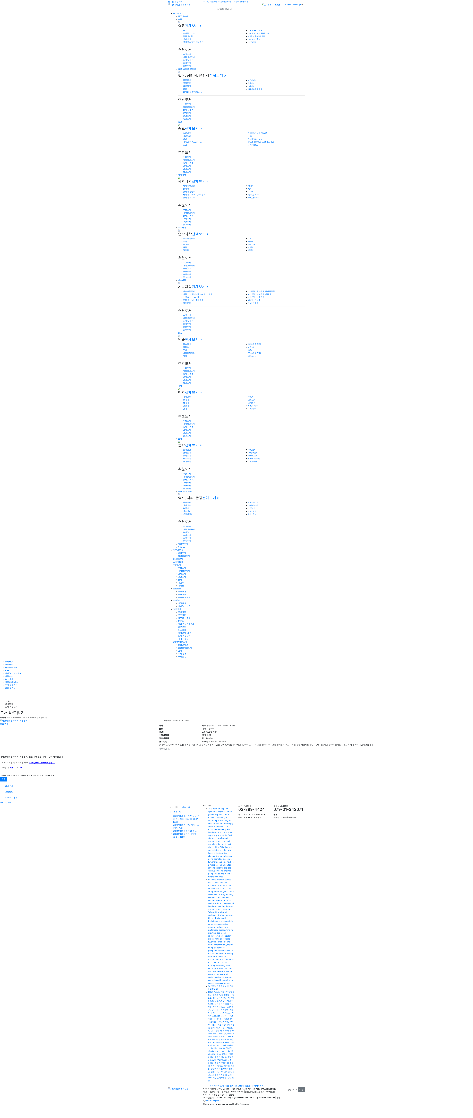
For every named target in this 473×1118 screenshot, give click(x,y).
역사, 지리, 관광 (185, 491)
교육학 (251, 191)
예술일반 (187, 344)
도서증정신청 (184, 597)
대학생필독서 (189, 57)
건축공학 (187, 303)
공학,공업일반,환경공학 (193, 300)
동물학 (251, 250)
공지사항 (182, 612)
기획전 (181, 585)
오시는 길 (182, 656)
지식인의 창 (175, 812)
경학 (185, 89)
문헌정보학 (188, 36)
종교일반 (187, 133)
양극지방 (252, 508)
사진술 (251, 347)
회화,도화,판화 (254, 344)
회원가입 (214, 1)
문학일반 (187, 449)
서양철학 (252, 80)
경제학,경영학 (189, 191)
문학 (180, 438)
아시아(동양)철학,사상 (193, 92)
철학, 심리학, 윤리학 (187, 69)
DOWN (8, 802)
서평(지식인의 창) (186, 624)
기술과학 (182, 280)
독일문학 (252, 449)
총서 (180, 579)
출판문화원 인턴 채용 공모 (185, 830)
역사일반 (187, 502)
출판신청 (177, 588)
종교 (180, 122)
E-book (181, 547)
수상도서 (187, 54)
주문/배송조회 (224, 1)
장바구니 (244, 1)
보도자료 (182, 615)
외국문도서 (183, 544)
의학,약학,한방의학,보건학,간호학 (197, 294)
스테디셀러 (178, 562)
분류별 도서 (178, 13)
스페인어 (252, 402)
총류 (180, 19)
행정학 (251, 185)
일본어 (186, 405)
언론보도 (182, 627)
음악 (250, 350)
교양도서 (187, 66)
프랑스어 (252, 400)
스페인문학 (253, 455)
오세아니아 (253, 505)
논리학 (251, 83)
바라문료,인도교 (255, 139)
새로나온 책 (178, 550)
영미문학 (187, 461)
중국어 (186, 402)
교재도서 (187, 63)
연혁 (180, 650)
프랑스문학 (253, 452)
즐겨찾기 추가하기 (176, 1)
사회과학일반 (189, 185)
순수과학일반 (189, 238)
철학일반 (187, 80)
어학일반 (187, 397)
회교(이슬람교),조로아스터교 (261, 142)
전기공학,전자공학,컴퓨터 (259, 294)
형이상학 (187, 83)
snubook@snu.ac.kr (215, 1100)
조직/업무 (182, 653)
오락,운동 (252, 356)
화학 (185, 247)
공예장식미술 (189, 353)
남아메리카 (253, 502)
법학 (250, 188)
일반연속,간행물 (255, 30)
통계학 (186, 188)
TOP (2, 802)
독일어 (251, 397)
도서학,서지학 (189, 33)
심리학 (251, 86)
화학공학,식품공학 (256, 297)
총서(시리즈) (188, 60)
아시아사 (187, 505)
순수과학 (182, 227)
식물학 (251, 247)
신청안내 (182, 591)
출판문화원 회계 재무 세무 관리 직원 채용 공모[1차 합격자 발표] (186, 819)
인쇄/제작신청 (179, 600)
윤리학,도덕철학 (255, 89)
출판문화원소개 (180, 641)
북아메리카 (188, 514)
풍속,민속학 (253, 194)
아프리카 (187, 511)
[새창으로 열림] (271, 4)
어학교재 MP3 (184, 633)
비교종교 (187, 136)
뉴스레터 (182, 630)
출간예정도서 (184, 556)
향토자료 (252, 42)
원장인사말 (183, 644)
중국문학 (187, 455)
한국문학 (187, 452)
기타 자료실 (183, 639)
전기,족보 (252, 514)
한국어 (186, 400)
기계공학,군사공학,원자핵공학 (261, 291)
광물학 (251, 241)
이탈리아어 (253, 405)
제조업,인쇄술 (254, 300)
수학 (185, 241)
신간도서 (182, 553)
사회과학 (182, 174)
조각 (185, 350)
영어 (185, 408)
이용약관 (229, 1085)
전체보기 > (193, 26)
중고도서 (187, 119)
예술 (180, 333)
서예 (185, 356)
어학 (180, 385)
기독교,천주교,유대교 (192, 142)
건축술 (186, 347)
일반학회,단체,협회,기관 (258, 33)
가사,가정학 (253, 303)
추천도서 (177, 565)
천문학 (186, 250)
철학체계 (187, 86)
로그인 (206, 1)
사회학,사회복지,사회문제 (194, 194)
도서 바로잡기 (184, 636)
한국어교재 (183, 16)
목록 (4, 779)
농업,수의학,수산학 (191, 297)
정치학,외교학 (189, 197)
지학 (250, 238)
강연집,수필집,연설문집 (193, 42)
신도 (250, 136)
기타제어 (252, 408)
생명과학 (252, 244)
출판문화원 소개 (216, 1085)
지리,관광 (252, 511)
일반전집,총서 (254, 39)
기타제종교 (253, 144)
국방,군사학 (253, 197)
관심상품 (9, 792)
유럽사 (186, 508)
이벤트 (181, 582)
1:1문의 (181, 621)
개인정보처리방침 (242, 1085)
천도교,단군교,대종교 (257, 133)
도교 (185, 144)
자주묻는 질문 (184, 618)
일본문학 (187, 458)
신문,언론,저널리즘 (256, 36)
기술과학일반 (189, 291)
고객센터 (235, 1)
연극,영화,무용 (254, 353)
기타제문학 (253, 461)
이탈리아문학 (254, 458)
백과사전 (187, 39)
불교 (185, 139)
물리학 (186, 244)
